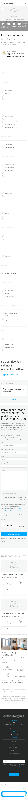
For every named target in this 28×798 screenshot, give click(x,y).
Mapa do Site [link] (11, 786)
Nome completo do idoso (7, 449)
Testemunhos (14, 750)
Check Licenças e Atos (14, 753)
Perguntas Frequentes (14, 747)
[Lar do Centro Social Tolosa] (14, 566)
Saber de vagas (14, 794)
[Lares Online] (7, 3)
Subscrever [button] (14, 775)
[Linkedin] (14, 734)
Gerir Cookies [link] (5, 786)
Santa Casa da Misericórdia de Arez (15, 53)
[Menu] (25, 3)
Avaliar (14, 399)
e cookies (16, 768)
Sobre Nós (14, 741)
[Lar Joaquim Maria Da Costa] (14, 605)
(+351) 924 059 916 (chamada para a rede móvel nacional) (15, 725)
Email (2, 456)
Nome (2, 442)
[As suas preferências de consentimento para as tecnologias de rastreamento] (25, 795)
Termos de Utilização (15, 510)
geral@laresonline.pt (14, 728)
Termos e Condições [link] (21, 788)
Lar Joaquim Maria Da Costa (13, 614)
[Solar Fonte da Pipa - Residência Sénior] (14, 644)
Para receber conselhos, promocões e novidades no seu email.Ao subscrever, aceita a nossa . (14, 766)
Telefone (3, 463)
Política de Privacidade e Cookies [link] (9, 788)
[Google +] (11, 734)
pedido (10, 369)
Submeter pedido (14, 534)
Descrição (3, 470)
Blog (14, 744)
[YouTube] (17, 734)
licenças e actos (12, 702)
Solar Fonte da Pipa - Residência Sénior (10, 654)
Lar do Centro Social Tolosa (13, 575)
